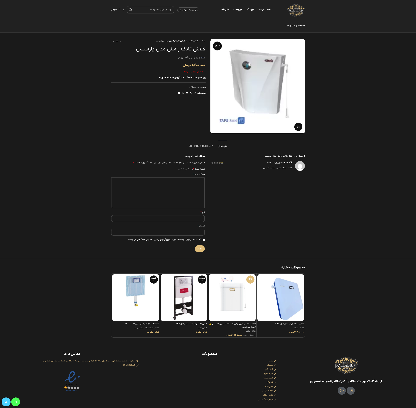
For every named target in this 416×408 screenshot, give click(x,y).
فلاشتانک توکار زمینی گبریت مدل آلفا (142, 324)
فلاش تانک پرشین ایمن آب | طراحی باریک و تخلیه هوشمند (235, 325)
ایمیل (201, 226)
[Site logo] (296, 10)
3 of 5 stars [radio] (183, 169)
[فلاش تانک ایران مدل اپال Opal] (280, 297)
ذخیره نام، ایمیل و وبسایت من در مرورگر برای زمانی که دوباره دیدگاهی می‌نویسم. (164, 239)
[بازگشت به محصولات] (117, 41)
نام (202, 212)
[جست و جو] (130, 9)
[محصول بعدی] (113, 41)
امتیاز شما (199, 169)
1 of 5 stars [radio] (188, 169)
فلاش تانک (193, 41)
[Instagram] (351, 391)
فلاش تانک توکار (141, 328)
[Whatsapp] (342, 391)
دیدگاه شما (199, 175)
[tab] (222, 145)
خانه (204, 41)
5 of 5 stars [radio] (179, 169)
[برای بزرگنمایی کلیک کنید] (298, 127)
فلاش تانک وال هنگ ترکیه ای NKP (191, 324)
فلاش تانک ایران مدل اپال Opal (289, 324)
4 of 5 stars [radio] (181, 169)
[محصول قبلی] (121, 41)
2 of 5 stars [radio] (186, 169)
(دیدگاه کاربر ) (185, 58)
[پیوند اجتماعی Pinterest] (187, 93)
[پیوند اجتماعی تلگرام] (179, 93)
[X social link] (191, 93)
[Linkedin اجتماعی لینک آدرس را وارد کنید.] (183, 93)
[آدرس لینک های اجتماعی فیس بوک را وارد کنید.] (195, 93)
